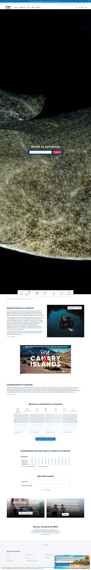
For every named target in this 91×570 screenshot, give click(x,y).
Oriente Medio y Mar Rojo (32, 560)
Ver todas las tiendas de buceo (45, 439)
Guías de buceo (10, 298)
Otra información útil (27, 485)
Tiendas (18, 411)
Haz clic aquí (67, 567)
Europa (15, 298)
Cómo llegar (25, 481)
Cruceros (37, 411)
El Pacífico (48, 557)
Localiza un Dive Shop (64, 3)
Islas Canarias (25, 298)
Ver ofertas (56, 1)
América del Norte (50, 554)
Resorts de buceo (27, 411)
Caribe (27, 557)
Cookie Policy (40, 568)
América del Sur (68, 554)
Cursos (16, 7)
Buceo (64, 411)
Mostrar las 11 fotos (75, 308)
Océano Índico (10, 560)
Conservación (22, 7)
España (19, 298)
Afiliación (38, 7)
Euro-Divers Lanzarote (48, 533)
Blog (57, 3)
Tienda (33, 7)
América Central (30, 554)
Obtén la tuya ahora (26, 513)
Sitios (46, 411)
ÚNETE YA (65, 514)
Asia (8, 557)
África (8, 554)
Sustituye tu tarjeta (73, 3)
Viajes (28, 7)
